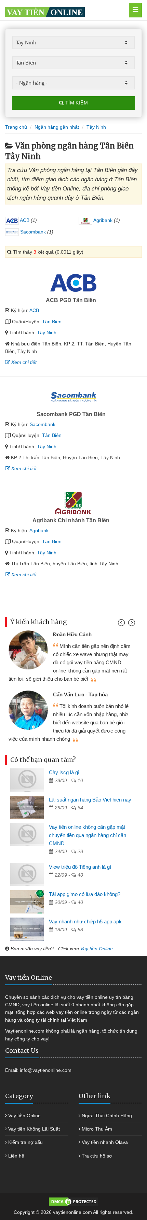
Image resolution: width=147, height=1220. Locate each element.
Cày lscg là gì (64, 772)
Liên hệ (16, 1156)
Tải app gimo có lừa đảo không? (84, 894)
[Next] (130, 624)
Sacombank (32, 232)
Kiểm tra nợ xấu (25, 1142)
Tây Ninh (46, 332)
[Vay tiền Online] (63, 10)
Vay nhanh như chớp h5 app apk (85, 921)
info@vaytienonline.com (45, 1070)
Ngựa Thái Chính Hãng (107, 1115)
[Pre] (122, 624)
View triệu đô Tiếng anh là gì (80, 867)
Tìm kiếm (76, 102)
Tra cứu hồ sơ (97, 1156)
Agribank (102, 220)
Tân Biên (52, 321)
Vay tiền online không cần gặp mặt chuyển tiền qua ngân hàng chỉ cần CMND (87, 835)
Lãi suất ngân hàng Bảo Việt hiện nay (90, 800)
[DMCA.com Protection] (73, 1201)
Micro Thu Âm (97, 1129)
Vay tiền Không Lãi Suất (34, 1129)
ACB (24, 220)
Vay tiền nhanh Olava (105, 1142)
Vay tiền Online (96, 948)
